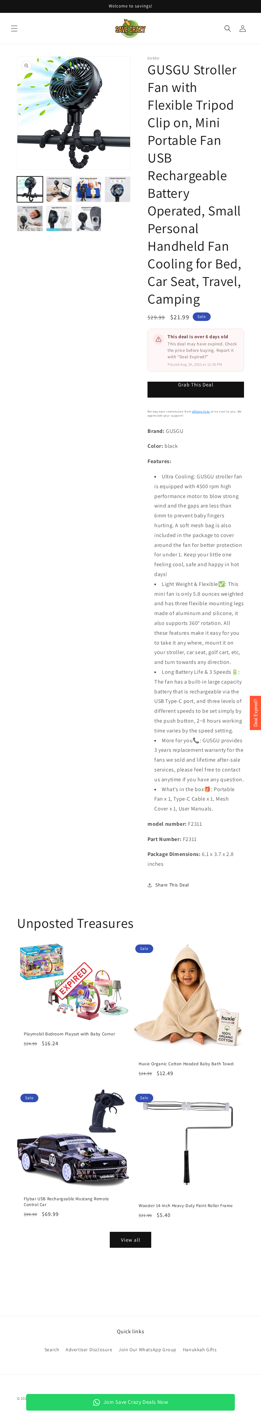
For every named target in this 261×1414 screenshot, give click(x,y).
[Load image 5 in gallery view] (30, 218)
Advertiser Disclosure (89, 1349)
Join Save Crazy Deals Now (135, 1402)
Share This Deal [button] (172, 885)
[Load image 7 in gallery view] (88, 218)
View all (130, 1240)
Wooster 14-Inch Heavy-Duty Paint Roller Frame (186, 1205)
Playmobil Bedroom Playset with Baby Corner (69, 1034)
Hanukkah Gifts (199, 1349)
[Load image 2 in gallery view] (59, 189)
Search (52, 1349)
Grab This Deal (195, 385)
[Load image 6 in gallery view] (59, 218)
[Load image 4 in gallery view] (117, 189)
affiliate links (201, 411)
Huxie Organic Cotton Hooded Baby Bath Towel (186, 1064)
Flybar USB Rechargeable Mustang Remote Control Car (66, 1201)
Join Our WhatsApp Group (147, 1349)
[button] (14, 28)
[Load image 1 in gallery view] (30, 189)
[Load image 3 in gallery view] (88, 189)
